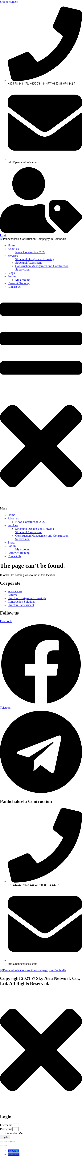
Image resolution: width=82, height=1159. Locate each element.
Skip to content (9, 1)
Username (6, 1125)
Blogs (11, 273)
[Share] (9, 1141)
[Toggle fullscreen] (5, 1141)
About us (13, 248)
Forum (12, 276)
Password (6, 1129)
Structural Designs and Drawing (34, 259)
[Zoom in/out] (1, 1141)
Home (11, 245)
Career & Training (19, 283)
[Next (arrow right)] (5, 1145)
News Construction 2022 (30, 252)
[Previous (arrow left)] (1, 1145)
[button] (41, 401)
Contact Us (14, 286)
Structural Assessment (28, 262)
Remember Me (13, 1133)
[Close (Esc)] (12, 1141)
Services (13, 255)
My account (22, 279)
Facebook (13, 1154)
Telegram (13, 1150)
